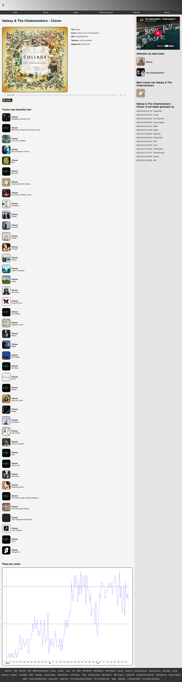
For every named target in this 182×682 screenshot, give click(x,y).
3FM (15, 671)
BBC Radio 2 (119, 675)
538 (29, 671)
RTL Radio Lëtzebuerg (151, 679)
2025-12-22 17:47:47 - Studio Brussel (150, 153)
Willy (84, 675)
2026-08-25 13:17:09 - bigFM (147, 130)
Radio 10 (129, 671)
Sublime (14, 675)
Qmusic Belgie (49, 675)
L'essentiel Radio (133, 679)
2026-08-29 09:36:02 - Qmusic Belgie (150, 122)
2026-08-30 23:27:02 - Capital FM (149, 111)
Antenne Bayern (175, 675)
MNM (31, 675)
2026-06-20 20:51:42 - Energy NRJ (149, 138)
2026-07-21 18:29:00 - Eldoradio (148, 134)
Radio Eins (64, 679)
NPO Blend (87, 671)
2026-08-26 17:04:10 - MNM (146, 126)
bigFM (25, 679)
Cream (53, 671)
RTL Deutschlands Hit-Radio (81, 679)
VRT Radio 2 (75, 675)
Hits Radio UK (161, 675)
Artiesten (136, 12)
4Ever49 (22, 671)
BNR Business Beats (41, 671)
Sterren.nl (5, 675)
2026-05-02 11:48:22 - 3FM (146, 141)
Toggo (113, 679)
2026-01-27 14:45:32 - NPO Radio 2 (149, 149)
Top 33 (45, 12)
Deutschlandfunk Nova (38, 679)
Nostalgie (38, 675)
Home (15, 12)
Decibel (61, 671)
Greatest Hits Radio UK (145, 675)
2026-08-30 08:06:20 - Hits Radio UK (150, 119)
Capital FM (130, 675)
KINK (79, 671)
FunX (68, 671)
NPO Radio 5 (111, 671)
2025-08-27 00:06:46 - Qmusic (147, 156)
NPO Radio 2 (99, 671)
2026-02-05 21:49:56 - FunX (147, 145)
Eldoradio (121, 679)
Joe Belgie (23, 675)
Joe (73, 671)
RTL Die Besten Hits (101, 679)
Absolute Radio (94, 675)
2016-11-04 (85, 44)
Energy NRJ (53, 679)
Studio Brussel (63, 675)
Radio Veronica (155, 671)
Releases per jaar (106, 12)
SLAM (175, 671)
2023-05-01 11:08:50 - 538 (146, 160)
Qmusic (120, 671)
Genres (167, 12)
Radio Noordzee (140, 671)
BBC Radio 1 (107, 675)
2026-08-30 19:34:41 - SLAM (147, 115)
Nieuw (75, 12)
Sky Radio (166, 671)
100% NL (8, 671)
